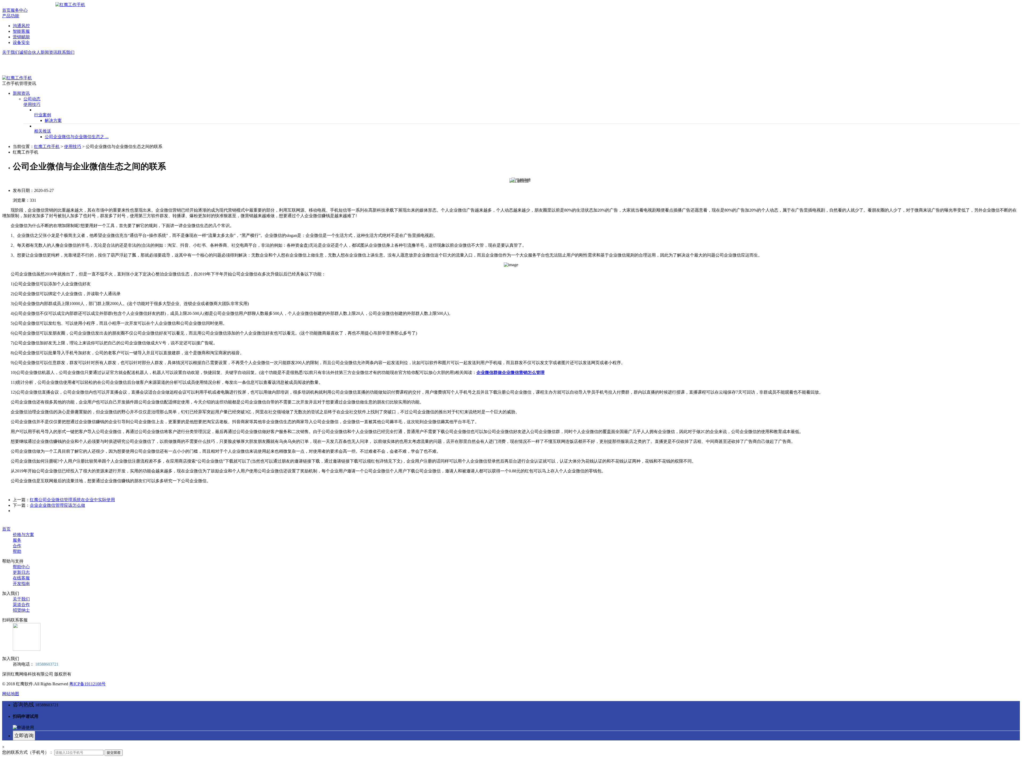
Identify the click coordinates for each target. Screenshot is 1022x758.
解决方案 (53, 120)
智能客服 (21, 31)
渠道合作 (21, 604)
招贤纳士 (21, 610)
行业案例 (42, 115)
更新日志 (21, 572)
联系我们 (66, 52)
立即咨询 (24, 735)
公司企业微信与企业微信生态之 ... (77, 136)
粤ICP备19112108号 (87, 684)
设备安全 (21, 42)
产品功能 (10, 16)
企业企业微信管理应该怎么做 (57, 505)
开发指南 (21, 583)
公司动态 (31, 99)
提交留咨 (114, 753)
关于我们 (10, 52)
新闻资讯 (48, 52)
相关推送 (42, 131)
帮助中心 (21, 567)
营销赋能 (21, 37)
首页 (6, 10)
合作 (17, 545)
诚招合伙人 (29, 52)
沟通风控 (21, 25)
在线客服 (21, 578)
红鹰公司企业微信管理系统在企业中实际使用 (72, 499)
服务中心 (19, 10)
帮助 (17, 551)
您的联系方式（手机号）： (27, 752)
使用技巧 (31, 104)
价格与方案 (23, 534)
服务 (17, 540)
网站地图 (10, 693)
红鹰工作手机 (47, 146)
